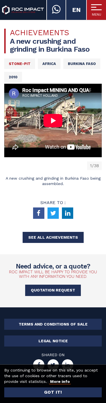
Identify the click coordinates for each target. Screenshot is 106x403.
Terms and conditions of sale (53, 324)
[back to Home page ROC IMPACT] (23, 10)
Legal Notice (53, 341)
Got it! (53, 392)
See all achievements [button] (53, 237)
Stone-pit (20, 64)
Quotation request (53, 290)
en (76, 9)
